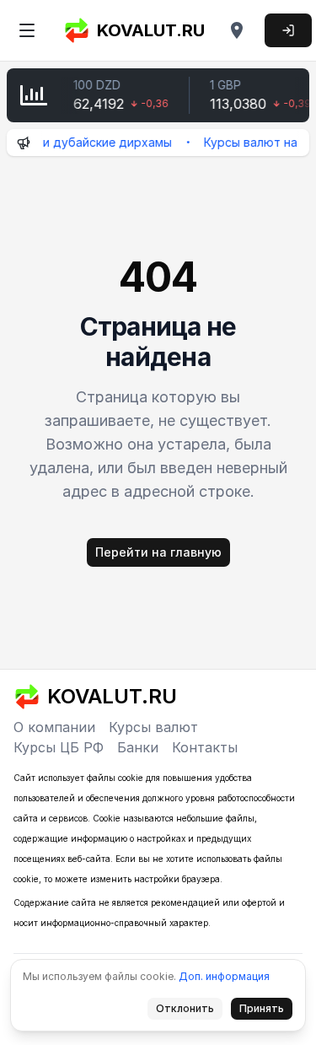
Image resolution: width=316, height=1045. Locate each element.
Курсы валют (153, 727)
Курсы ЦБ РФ (58, 747)
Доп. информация (224, 976)
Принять (266, 1011)
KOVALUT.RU (151, 30)
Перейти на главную (158, 552)
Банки (137, 747)
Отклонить (189, 1011)
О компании (54, 727)
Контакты (205, 747)
